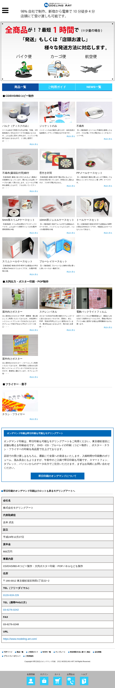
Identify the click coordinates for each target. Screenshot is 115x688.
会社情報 (98, 652)
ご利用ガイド (57, 86)
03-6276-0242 (11, 609)
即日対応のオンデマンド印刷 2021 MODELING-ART (54, 661)
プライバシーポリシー (12, 656)
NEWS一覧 (94, 86)
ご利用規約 (29, 656)
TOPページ (8, 652)
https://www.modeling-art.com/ (20, 639)
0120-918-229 (11, 595)
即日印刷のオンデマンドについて (57, 476)
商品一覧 (20, 86)
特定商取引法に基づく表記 (80, 652)
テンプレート (60, 652)
